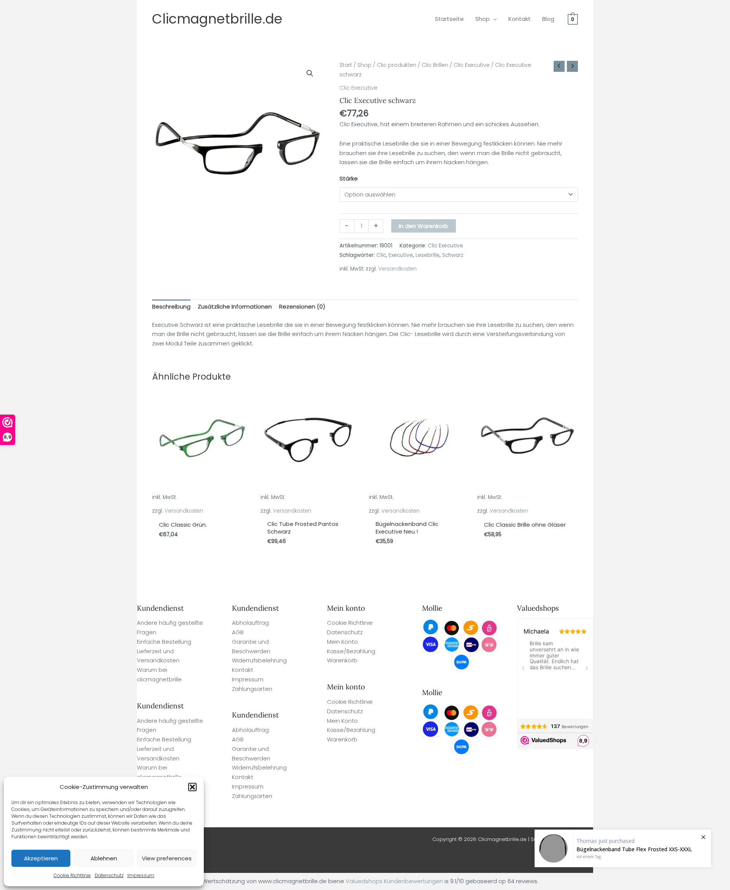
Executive (401, 255)
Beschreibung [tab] (171, 306)
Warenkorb (342, 660)
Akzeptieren (41, 858)
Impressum (140, 875)
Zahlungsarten (252, 689)
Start (346, 65)
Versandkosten (397, 268)
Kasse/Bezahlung (351, 651)
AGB (238, 632)
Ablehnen (103, 858)
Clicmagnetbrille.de (217, 19)
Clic (381, 255)
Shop (364, 65)
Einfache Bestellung (164, 642)
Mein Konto (342, 642)
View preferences (167, 858)
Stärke (349, 178)
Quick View (202, 509)
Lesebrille (428, 255)
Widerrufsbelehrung (259, 660)
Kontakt (242, 670)
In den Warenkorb (423, 226)
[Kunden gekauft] (623, 848)
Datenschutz (109, 875)
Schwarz (452, 255)
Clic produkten (396, 65)
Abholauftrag (250, 623)
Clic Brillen (435, 65)
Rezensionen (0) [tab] (302, 306)
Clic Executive (472, 65)
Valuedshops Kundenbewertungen (394, 881)
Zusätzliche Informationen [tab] (235, 306)
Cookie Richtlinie (72, 875)
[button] (192, 787)
